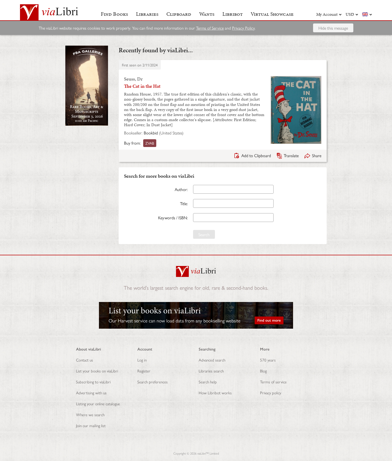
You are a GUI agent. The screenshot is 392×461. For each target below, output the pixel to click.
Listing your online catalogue (98, 403)
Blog (263, 370)
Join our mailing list (91, 425)
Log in (142, 360)
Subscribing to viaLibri (93, 381)
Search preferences (152, 381)
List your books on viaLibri (97, 370)
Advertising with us (91, 392)
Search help (208, 381)
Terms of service (273, 381)
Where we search (90, 414)
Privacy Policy (243, 28)
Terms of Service (210, 28)
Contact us (84, 360)
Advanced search (212, 360)
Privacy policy (270, 392)
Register (143, 370)
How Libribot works (215, 392)
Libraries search (211, 370)
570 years (268, 360)
